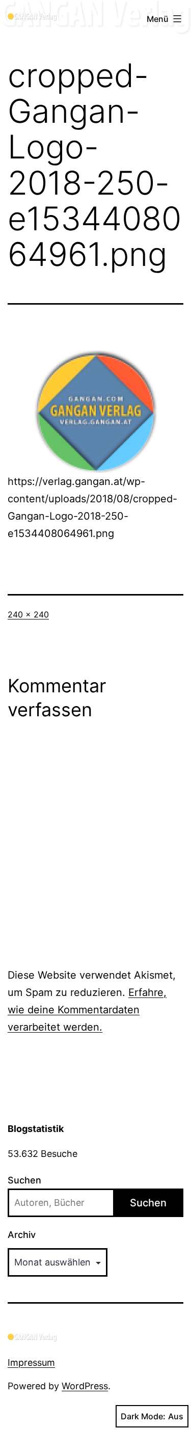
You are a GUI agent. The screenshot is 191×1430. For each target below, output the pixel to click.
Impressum (31, 1362)
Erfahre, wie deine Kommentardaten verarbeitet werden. (87, 1009)
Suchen (24, 1180)
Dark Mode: (143, 1416)
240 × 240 (28, 614)
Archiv (22, 1234)
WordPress (85, 1386)
